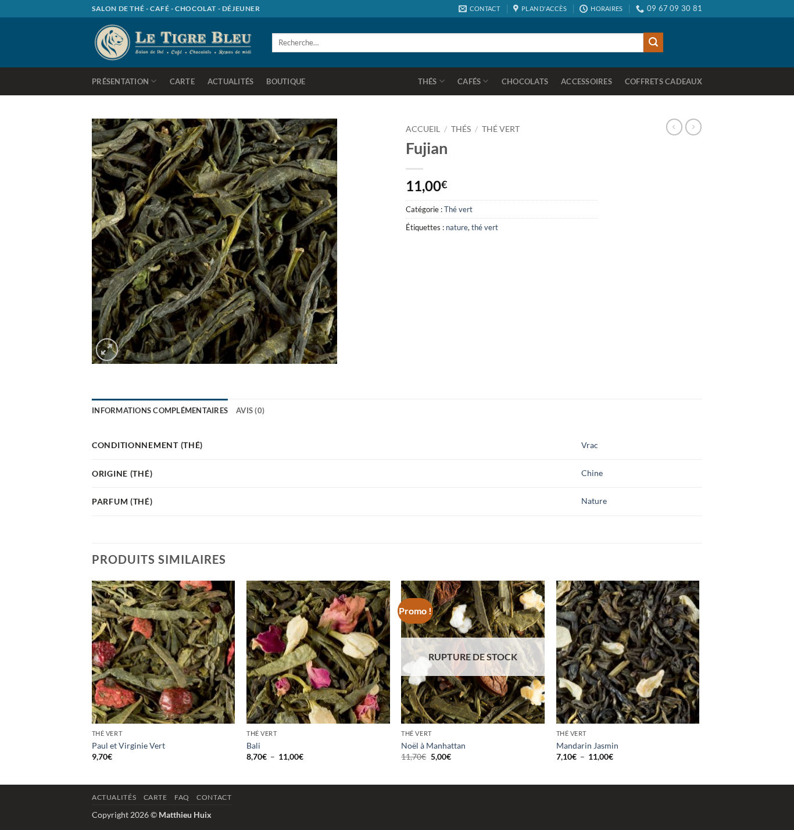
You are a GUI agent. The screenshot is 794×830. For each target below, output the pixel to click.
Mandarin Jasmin (587, 745)
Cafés (469, 81)
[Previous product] (693, 127)
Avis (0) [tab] (250, 410)
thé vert (484, 227)
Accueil (423, 129)
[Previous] (92, 681)
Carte (182, 81)
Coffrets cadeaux (663, 81)
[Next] (698, 681)
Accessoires (586, 81)
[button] (107, 349)
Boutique (285, 81)
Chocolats (525, 81)
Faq (181, 797)
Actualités (231, 81)
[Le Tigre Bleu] (173, 42)
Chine (592, 473)
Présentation (120, 81)
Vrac (589, 445)
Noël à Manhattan (433, 745)
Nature (594, 501)
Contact (213, 797)
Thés (427, 81)
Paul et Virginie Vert (128, 745)
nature (457, 227)
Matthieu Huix (185, 815)
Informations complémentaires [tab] (160, 410)
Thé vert (501, 129)
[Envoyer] (653, 42)
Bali (253, 745)
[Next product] (674, 127)
